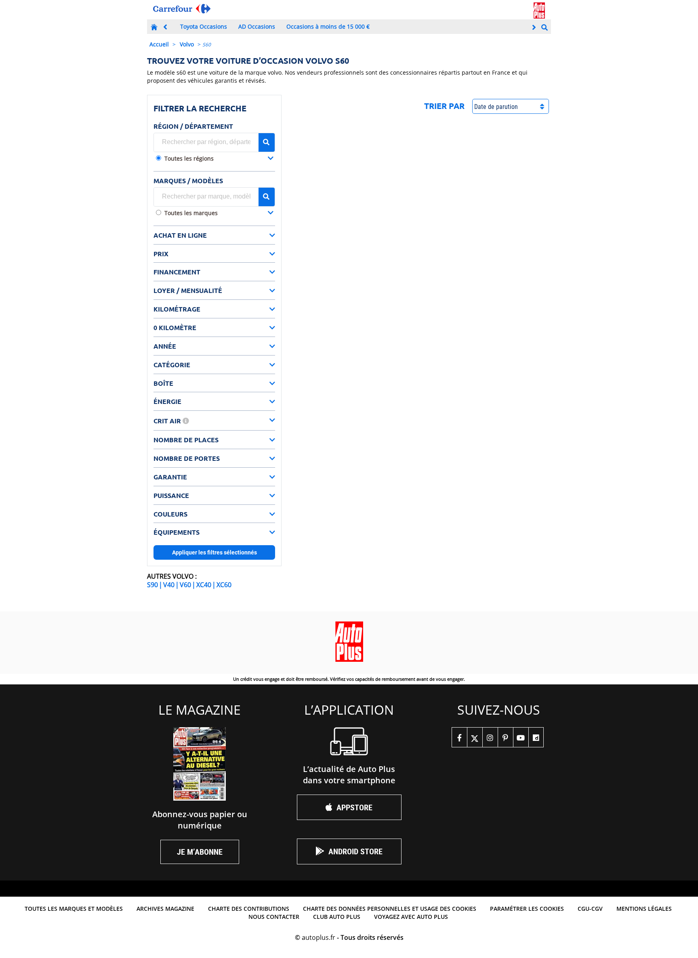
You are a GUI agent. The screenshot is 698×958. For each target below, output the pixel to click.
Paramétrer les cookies (527, 908)
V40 (168, 584)
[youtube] (520, 737)
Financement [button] (176, 272)
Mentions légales (644, 908)
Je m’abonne (200, 851)
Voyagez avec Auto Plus (411, 916)
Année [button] (164, 346)
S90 (152, 584)
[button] (218, 159)
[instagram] (490, 737)
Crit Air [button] (168, 420)
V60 (185, 584)
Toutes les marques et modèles (74, 908)
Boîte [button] (163, 383)
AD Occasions (256, 26)
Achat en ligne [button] (180, 235)
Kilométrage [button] (176, 309)
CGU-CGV (590, 908)
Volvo (187, 44)
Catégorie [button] (171, 364)
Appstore (354, 807)
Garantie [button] (170, 477)
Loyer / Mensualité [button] (187, 290)
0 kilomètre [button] (174, 327)
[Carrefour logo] (181, 8)
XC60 (224, 584)
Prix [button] (160, 253)
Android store (355, 851)
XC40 (203, 584)
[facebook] (459, 737)
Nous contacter (273, 916)
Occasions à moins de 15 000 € (328, 26)
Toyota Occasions (203, 26)
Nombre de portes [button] (186, 458)
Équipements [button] (176, 532)
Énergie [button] (167, 401)
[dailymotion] (536, 737)
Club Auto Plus (336, 916)
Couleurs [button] (170, 514)
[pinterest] (505, 737)
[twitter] (474, 737)
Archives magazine (165, 908)
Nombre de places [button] (186, 439)
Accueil (159, 44)
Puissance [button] (171, 495)
